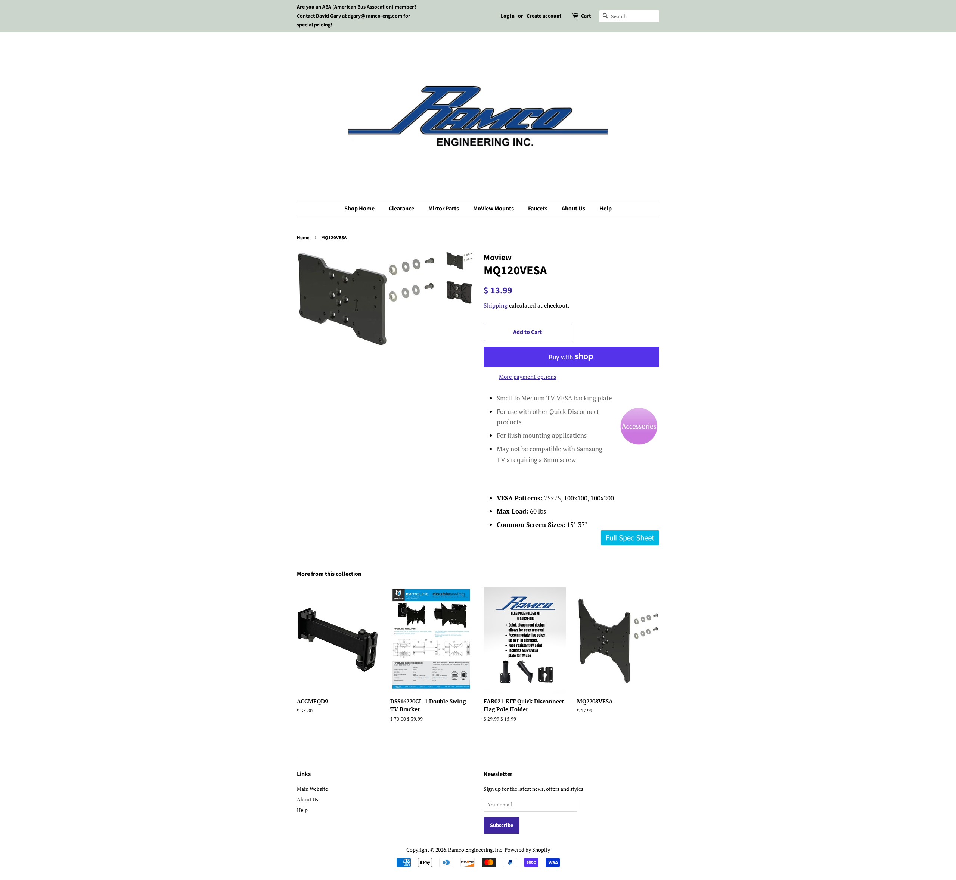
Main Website (312, 788)
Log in (508, 16)
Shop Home (359, 209)
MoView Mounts (493, 209)
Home (303, 237)
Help (605, 209)
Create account (544, 16)
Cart (586, 16)
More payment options (527, 376)
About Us (573, 209)
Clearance (401, 209)
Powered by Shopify (527, 849)
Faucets (537, 209)
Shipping (496, 305)
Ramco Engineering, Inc (475, 849)
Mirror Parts (443, 209)
